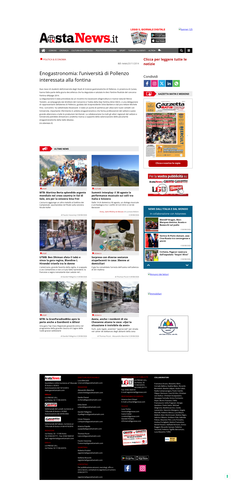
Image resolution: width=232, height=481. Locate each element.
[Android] (158, 35)
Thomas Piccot (122, 277)
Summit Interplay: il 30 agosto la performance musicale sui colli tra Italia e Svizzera (112, 195)
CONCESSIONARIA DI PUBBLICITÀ (134, 377)
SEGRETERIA (82, 447)
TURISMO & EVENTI (137, 50)
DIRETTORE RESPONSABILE (88, 377)
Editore (48, 394)
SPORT (122, 50)
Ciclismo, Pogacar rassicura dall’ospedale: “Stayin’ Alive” (174, 253)
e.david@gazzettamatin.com (89, 407)
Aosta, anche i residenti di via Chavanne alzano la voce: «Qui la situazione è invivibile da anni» (112, 322)
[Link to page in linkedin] (169, 83)
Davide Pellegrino (69, 277)
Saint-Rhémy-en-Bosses (114, 211)
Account (124, 406)
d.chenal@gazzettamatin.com (89, 400)
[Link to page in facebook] (147, 83)
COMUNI (53, 50)
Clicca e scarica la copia (168, 163)
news (125, 63)
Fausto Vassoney (69, 215)
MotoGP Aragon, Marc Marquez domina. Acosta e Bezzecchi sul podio (173, 222)
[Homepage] (43, 50)
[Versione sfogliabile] (140, 36)
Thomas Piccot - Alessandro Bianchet (113, 336)
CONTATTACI (83, 464)
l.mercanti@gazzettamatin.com (90, 383)
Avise (102, 211)
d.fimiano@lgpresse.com (131, 421)
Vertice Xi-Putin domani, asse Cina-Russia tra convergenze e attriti (175, 238)
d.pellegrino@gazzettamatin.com (91, 414)
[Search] (181, 50)
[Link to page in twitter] (161, 83)
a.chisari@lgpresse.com (136, 402)
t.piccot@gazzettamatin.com (89, 436)
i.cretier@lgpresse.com (130, 416)
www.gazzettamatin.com (55, 390)
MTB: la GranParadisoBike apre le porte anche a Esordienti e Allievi (59, 320)
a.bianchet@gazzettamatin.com (90, 392)
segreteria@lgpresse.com (137, 392)
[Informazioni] (160, 50)
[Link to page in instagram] (154, 83)
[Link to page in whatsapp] (176, 83)
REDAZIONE (49, 430)
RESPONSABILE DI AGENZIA (132, 396)
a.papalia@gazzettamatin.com (90, 429)
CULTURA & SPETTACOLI (82, 50)
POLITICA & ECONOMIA (106, 50)
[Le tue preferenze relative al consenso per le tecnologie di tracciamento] (227, 476)
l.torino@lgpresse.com (130, 411)
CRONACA (63, 50)
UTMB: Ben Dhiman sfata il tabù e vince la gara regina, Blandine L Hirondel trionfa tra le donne (60, 260)
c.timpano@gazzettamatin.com (90, 421)
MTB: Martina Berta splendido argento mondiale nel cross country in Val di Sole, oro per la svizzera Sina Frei (62, 195)
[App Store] (158, 40)
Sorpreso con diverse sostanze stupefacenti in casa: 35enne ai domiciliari (110, 260)
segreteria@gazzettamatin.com (61, 438)
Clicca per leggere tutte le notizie (165, 61)
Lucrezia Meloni (132, 211)
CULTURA (97, 189)
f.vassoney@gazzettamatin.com (90, 443)
